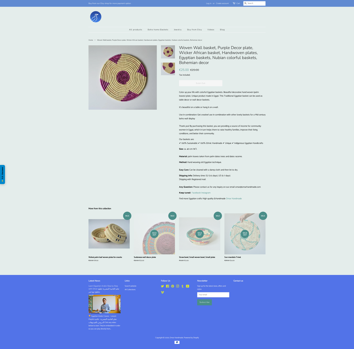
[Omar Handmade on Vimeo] (162, 292)
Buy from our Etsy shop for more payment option (109, 3)
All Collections (130, 289)
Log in (208, 3)
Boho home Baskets (158, 29)
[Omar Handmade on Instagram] (177, 286)
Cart (238, 3)
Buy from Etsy (194, 29)
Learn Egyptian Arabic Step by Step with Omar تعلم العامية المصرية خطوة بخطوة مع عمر (103, 289)
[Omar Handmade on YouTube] (187, 286)
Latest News (94, 280)
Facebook (196, 193)
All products (135, 29)
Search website (130, 286)
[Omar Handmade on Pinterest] (172, 286)
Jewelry (178, 29)
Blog (222, 29)
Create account (222, 3)
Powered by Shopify (191, 337)
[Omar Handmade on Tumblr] (182, 286)
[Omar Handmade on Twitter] (162, 286)
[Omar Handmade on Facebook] (167, 286)
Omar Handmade (234, 198)
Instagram (205, 193)
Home (90, 40)
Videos (210, 29)
